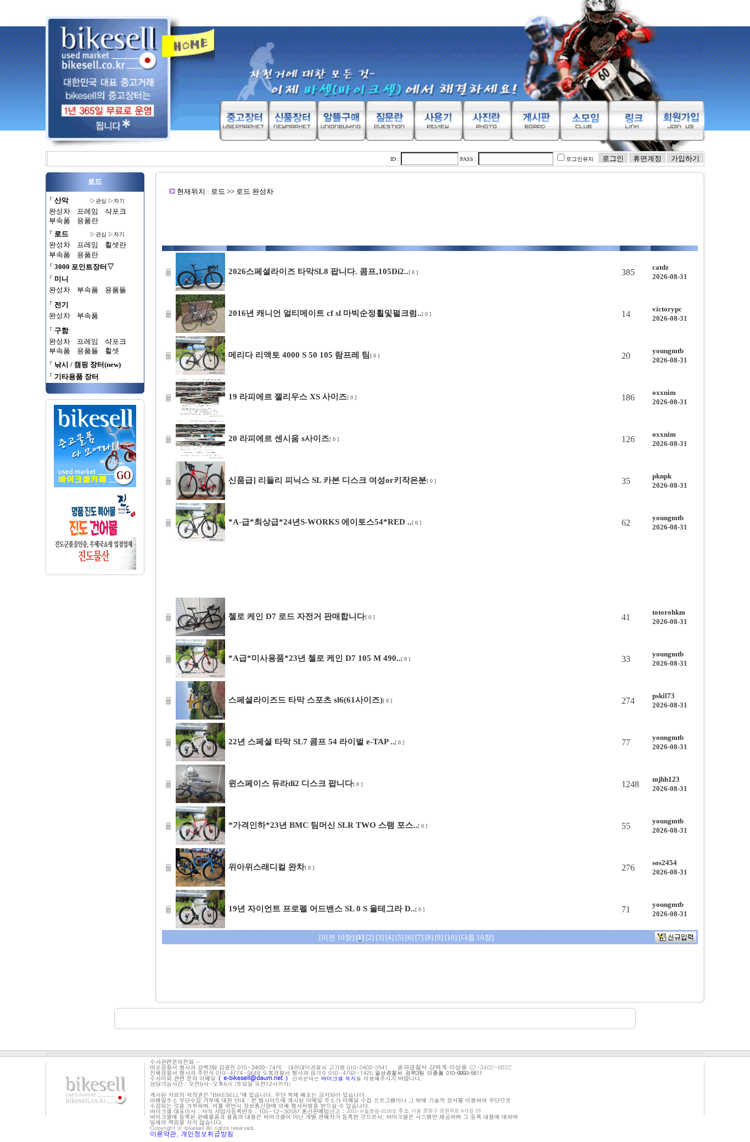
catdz (660, 267)
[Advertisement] (430, 221)
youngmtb (668, 351)
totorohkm (668, 612)
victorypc (667, 309)
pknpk (661, 476)
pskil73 (663, 696)
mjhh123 (666, 779)
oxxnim (664, 392)
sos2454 (664, 863)
